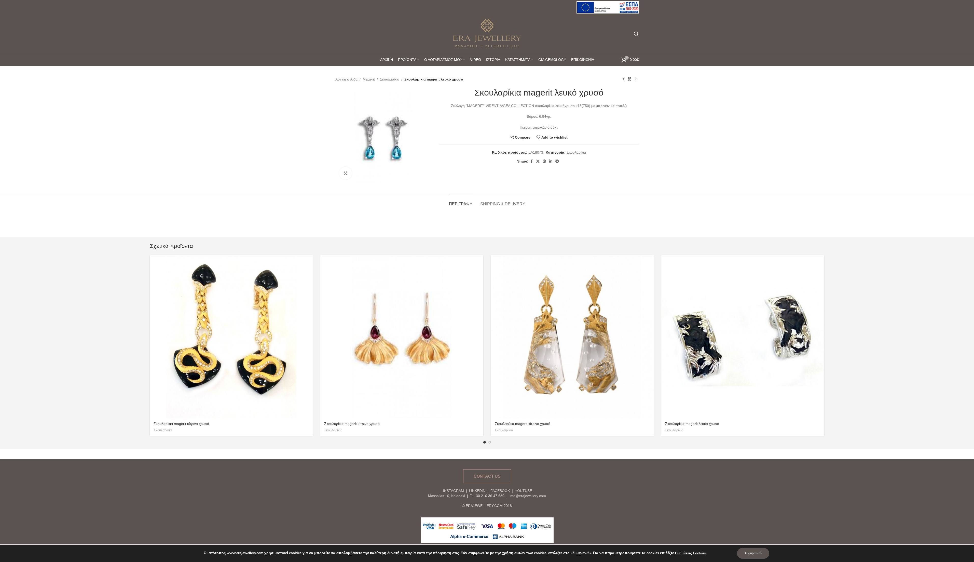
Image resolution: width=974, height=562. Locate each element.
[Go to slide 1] (484, 442)
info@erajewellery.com (528, 496)
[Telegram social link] (557, 161)
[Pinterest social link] (544, 161)
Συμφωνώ (753, 553)
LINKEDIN (477, 491)
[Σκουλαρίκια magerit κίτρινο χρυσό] (231, 336)
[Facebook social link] (531, 161)
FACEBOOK (500, 491)
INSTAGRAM (453, 491)
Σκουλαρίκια (389, 79)
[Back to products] (630, 79)
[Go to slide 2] (489, 442)
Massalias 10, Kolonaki (446, 496)
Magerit (369, 79)
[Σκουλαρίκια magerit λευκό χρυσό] (742, 336)
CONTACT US (487, 476)
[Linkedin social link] (551, 161)
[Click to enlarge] (345, 173)
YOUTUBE (523, 491)
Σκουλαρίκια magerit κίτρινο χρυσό (181, 424)
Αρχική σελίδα (346, 79)
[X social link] (537, 161)
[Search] (636, 34)
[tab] (461, 201)
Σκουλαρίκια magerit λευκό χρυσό (692, 424)
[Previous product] (624, 79)
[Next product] (636, 79)
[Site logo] (608, 7)
